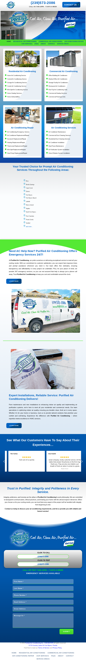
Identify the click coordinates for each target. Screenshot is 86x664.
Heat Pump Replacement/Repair (17, 153)
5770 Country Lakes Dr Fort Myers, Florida (43, 645)
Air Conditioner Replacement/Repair (18, 135)
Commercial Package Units (57, 96)
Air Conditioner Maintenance (57, 132)
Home (9, 41)
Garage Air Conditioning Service (17, 82)
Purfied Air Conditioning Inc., (34, 643)
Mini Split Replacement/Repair (16, 149)
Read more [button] (64, 469)
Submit (66, 631)
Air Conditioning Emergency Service (18, 132)
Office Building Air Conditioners (58, 75)
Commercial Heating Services (58, 93)
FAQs (36, 43)
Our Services (27, 43)
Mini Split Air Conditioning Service (17, 89)
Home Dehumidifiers (13, 96)
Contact (51, 43)
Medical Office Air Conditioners (58, 79)
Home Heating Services (14, 93)
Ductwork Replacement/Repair (16, 139)
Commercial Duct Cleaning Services (60, 135)
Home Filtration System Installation (59, 153)
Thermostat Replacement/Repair (17, 146)
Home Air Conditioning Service (16, 75)
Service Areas (63, 43)
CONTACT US (70, 5)
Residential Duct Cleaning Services (59, 139)
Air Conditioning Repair (74, 41)
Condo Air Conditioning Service (16, 86)
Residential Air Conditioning (24, 41)
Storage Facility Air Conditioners (58, 82)
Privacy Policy (57, 648)
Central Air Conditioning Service (17, 79)
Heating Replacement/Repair (16, 142)
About (43, 43)
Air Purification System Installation (58, 149)
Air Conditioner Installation (56, 142)
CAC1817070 (49, 643)
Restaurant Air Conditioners (57, 86)
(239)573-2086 (43, 3)
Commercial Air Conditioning (50, 41)
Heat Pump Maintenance (56, 146)
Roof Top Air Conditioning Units (58, 89)
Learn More (14, 281)
